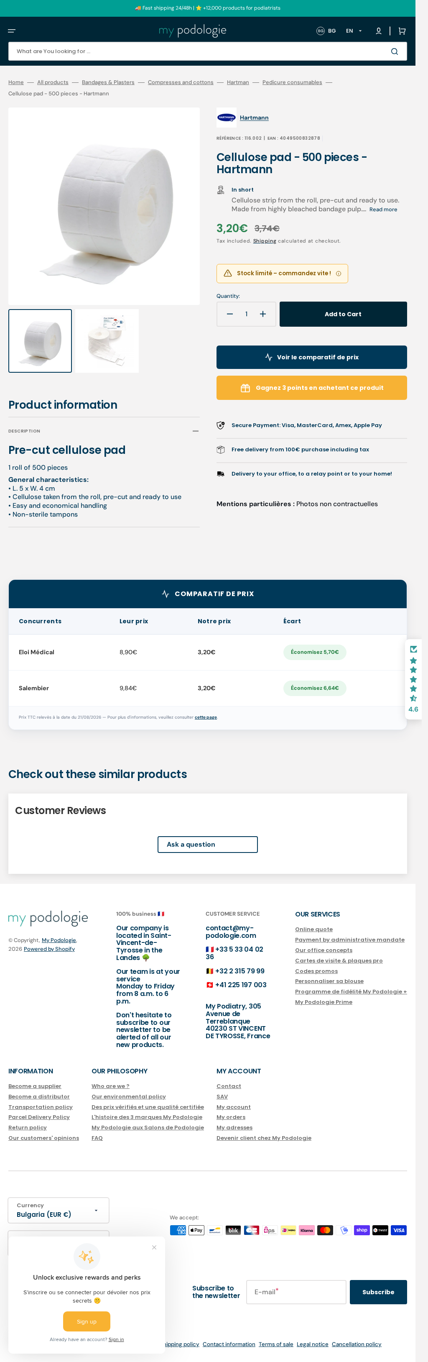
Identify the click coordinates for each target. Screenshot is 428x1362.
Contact (229, 1086)
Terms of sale (276, 1344)
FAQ (97, 1138)
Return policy (27, 1128)
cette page (206, 709)
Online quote (314, 929)
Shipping (265, 241)
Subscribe (378, 1292)
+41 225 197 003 (240, 985)
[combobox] (207, 51)
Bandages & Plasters (108, 82)
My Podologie (59, 940)
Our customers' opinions (43, 1138)
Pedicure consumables (292, 82)
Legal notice (313, 1344)
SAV (222, 1097)
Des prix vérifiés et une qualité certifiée (148, 1107)
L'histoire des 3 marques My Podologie (147, 1117)
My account (234, 1107)
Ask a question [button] (191, 836)
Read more (383, 209)
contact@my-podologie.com (231, 931)
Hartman (238, 82)
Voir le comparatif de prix (318, 357)
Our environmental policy (129, 1097)
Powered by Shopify (49, 948)
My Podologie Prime (323, 1002)
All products (53, 82)
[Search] (396, 51)
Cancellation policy (357, 1344)
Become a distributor (39, 1097)
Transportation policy (40, 1107)
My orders (231, 1117)
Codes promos (316, 971)
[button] (12, 31)
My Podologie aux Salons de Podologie (148, 1128)
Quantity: (228, 296)
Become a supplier (34, 1086)
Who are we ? (111, 1086)
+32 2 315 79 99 (239, 971)
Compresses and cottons (181, 82)
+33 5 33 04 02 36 (234, 953)
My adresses (234, 1128)
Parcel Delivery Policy (39, 1117)
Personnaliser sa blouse (329, 981)
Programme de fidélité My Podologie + (351, 992)
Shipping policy (179, 1344)
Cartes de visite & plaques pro (339, 961)
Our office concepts (323, 950)
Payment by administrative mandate (350, 940)
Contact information (229, 1344)
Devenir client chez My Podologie (264, 1138)
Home (16, 82)
